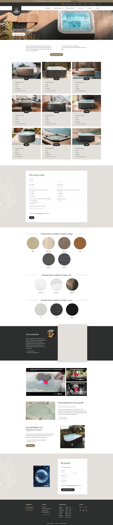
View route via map (46, 514)
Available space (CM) (61, 198)
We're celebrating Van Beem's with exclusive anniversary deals (56, 1)
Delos (56, 111)
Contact (98, 8)
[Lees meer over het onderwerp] (72, 445)
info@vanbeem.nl (46, 512)
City (26, 78)
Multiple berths (61, 193)
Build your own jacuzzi (19, 34)
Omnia (56, 78)
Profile (86, 111)
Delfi (26, 111)
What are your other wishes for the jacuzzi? (37, 206)
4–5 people (32, 193)
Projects (85, 4)
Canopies (47, 8)
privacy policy (40, 213)
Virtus (86, 144)
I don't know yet (32, 196)
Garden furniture (58, 8)
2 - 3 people (32, 191)
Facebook (83, 507)
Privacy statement (50, 523)
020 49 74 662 (45, 510)
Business (80, 4)
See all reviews (29, 510)
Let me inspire (30, 445)
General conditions (63, 523)
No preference (61, 196)
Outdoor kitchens (70, 8)
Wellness (89, 8)
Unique (86, 78)
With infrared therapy (33, 200)
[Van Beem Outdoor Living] (16, 11)
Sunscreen (80, 8)
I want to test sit (63, 418)
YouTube (83, 510)
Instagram (80, 507)
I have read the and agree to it (40, 213)
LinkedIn (86, 510)
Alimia (26, 144)
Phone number (60, 184)
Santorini (56, 144)
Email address (32, 184)
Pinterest (86, 507)
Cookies (56, 523)
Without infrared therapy (34, 202)
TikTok (80, 510)
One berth (60, 191)
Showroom (91, 4)
